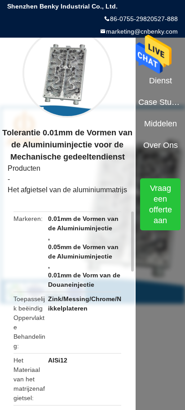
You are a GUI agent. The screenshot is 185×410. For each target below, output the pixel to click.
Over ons (160, 145)
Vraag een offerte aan (160, 204)
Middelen (160, 123)
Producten (24, 168)
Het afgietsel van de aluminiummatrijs (67, 190)
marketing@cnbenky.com (142, 31)
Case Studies (160, 102)
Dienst (160, 80)
